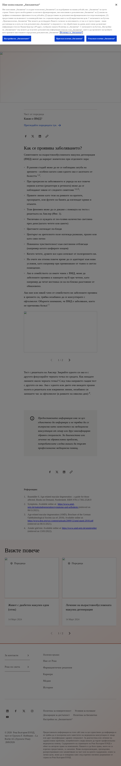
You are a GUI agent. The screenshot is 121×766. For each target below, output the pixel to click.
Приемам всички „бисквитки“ (69, 38)
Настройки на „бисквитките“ (17, 38)
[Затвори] (116, 4)
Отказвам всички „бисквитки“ (101, 38)
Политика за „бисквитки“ (71, 32)
